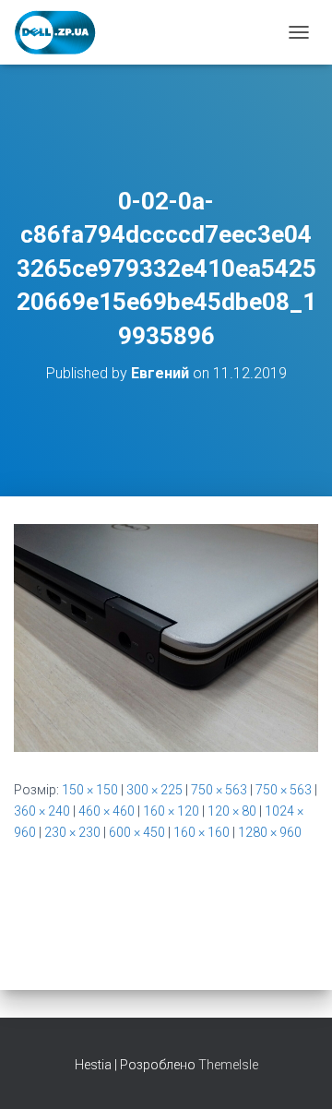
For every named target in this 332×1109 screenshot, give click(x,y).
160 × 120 (171, 811)
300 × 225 (154, 789)
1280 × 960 (270, 832)
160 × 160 (201, 832)
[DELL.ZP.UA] (63, 32)
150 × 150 (90, 789)
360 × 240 (42, 811)
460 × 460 (106, 811)
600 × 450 (137, 832)
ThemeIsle (228, 1064)
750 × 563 (219, 789)
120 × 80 (232, 811)
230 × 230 (72, 832)
